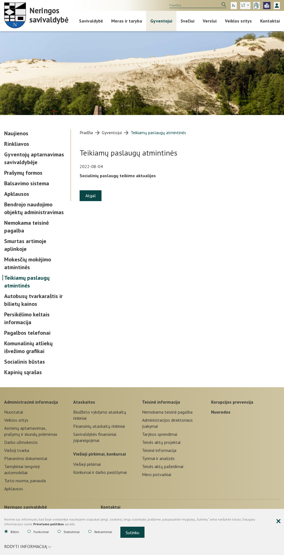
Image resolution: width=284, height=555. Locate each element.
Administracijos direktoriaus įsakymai (167, 423)
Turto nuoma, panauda (25, 480)
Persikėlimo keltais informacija (27, 318)
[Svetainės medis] (234, 5)
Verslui (210, 21)
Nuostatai (13, 412)
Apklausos (16, 194)
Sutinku (132, 532)
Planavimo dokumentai (25, 458)
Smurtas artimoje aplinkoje (25, 245)
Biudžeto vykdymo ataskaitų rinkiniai (99, 415)
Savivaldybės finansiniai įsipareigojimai (94, 437)
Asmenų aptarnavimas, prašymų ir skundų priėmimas (30, 431)
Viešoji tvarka (16, 450)
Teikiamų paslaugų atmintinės (27, 281)
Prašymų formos (23, 172)
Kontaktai (270, 21)
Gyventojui (161, 21)
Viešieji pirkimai (87, 464)
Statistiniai (72, 532)
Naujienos (16, 133)
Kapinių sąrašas (23, 372)
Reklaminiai (103, 532)
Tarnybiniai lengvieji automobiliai (22, 469)
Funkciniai (41, 532)
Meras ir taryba (126, 21)
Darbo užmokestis (21, 442)
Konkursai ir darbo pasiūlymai (100, 472)
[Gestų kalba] (256, 5)
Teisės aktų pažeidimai (162, 466)
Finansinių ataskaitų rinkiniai (99, 426)
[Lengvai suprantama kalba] (266, 5)
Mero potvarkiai (156, 474)
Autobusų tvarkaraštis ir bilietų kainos (33, 300)
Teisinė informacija (161, 402)
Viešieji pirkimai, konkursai (99, 454)
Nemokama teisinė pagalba (26, 226)
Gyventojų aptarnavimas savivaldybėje (34, 158)
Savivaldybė (91, 21)
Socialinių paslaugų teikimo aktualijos (118, 175)
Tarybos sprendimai (159, 434)
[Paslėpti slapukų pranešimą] (278, 521)
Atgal (90, 195)
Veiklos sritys (238, 21)
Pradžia (86, 132)
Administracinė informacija (31, 402)
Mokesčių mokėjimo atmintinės (27, 263)
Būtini (15, 532)
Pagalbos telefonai (27, 332)
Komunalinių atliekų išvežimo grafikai (28, 347)
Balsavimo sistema (26, 183)
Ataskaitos (84, 402)
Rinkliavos (16, 144)
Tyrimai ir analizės (158, 458)
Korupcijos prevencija (232, 402)
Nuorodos (220, 412)
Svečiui (187, 21)
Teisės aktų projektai (161, 442)
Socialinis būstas (24, 361)
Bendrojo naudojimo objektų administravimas (34, 208)
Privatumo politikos (48, 524)
